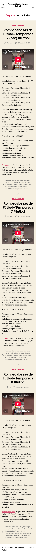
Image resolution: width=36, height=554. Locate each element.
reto (6, 186)
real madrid (28, 184)
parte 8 (21, 184)
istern (11, 43)
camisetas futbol (8, 512)
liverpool (23, 531)
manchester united (11, 533)
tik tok (26, 189)
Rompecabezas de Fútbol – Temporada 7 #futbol (18, 207)
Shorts (11, 189)
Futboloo (5, 338)
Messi (16, 184)
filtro (32, 529)
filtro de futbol (9, 531)
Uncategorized (18, 25)
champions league (11, 529)
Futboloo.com (7, 165)
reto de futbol (12, 186)
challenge (8, 182)
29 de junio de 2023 (24, 43)
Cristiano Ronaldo (18, 182)
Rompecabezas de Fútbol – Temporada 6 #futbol (18, 378)
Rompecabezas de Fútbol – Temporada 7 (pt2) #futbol (18, 34)
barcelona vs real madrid (20, 180)
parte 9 (25, 533)
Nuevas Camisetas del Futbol (18, 5)
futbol (11, 184)
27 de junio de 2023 (24, 216)
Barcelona (8, 180)
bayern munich (17, 527)
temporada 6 (18, 537)
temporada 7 (18, 189)
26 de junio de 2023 (22, 387)
